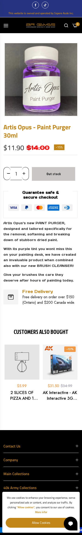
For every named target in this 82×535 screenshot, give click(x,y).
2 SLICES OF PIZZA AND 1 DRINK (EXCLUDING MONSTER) (22, 395)
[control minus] (6, 173)
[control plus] (25, 173)
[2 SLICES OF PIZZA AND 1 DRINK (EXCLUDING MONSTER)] (22, 362)
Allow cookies (41, 522)
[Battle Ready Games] (41, 25)
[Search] (66, 25)
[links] (36, 5)
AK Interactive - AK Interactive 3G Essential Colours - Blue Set (60, 395)
